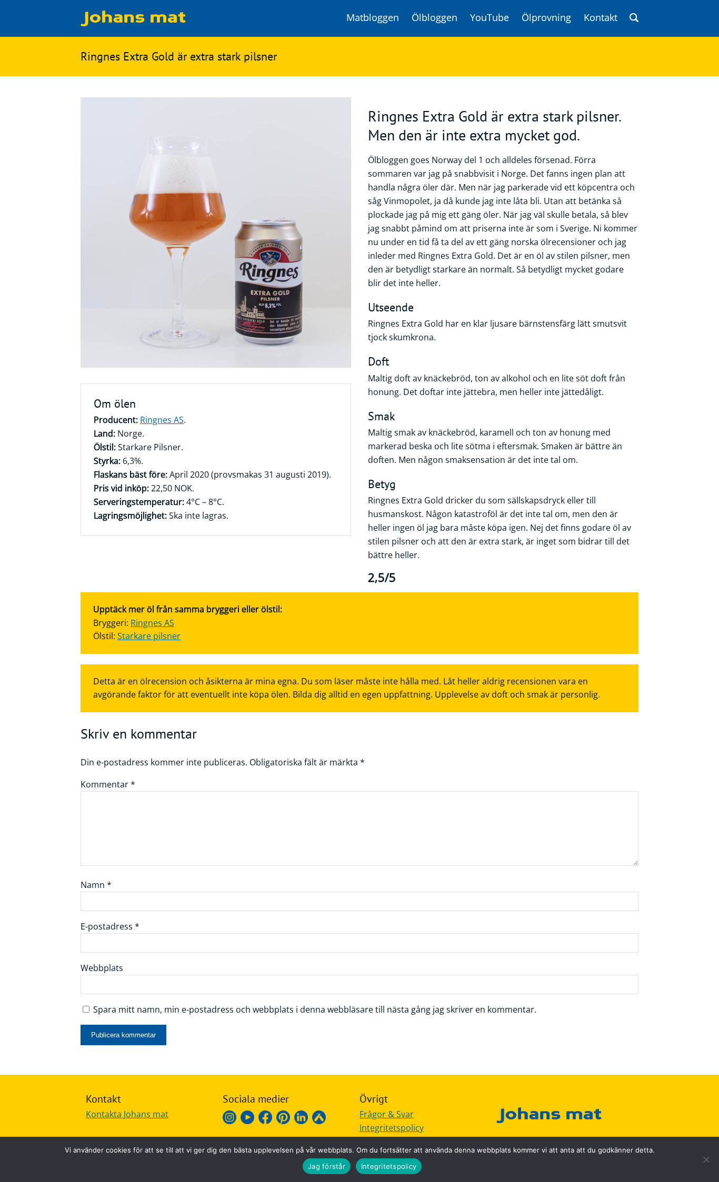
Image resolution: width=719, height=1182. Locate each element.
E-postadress (110, 926)
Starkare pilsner (149, 636)
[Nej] (706, 1159)
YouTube (489, 17)
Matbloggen (372, 17)
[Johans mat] (133, 23)
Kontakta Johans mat (127, 1114)
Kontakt (600, 17)
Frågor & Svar (386, 1114)
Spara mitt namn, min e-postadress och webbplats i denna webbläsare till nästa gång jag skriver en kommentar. (314, 1009)
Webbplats (102, 968)
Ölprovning (546, 17)
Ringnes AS (162, 420)
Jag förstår (326, 1166)
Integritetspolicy (391, 1128)
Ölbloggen (434, 17)
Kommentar (108, 784)
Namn (96, 885)
